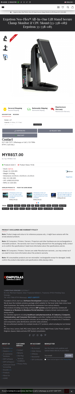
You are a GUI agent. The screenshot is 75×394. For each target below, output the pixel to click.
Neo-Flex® (63, 205)
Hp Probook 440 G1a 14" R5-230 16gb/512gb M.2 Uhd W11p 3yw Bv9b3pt (64, 194)
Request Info (56, 131)
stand (37, 205)
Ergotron (55, 205)
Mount (40, 208)
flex (29, 205)
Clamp (28, 208)
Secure (22, 208)
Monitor (34, 208)
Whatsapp (20, 135)
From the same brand (24, 187)
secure (43, 205)
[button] (36, 202)
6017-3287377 (33, 297)
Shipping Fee (20, 131)
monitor (10, 205)
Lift (11, 208)
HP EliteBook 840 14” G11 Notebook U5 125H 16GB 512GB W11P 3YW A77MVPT (40, 195)
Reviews (16, 114)
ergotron (17, 205)
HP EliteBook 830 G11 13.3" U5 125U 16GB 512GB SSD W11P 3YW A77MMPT (16, 195)
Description (6, 114)
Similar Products (8, 187)
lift (32, 205)
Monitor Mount (58, 208)
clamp (48, 205)
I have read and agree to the (59, 359)
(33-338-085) (48, 208)
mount (23, 205)
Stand (16, 208)
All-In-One (6, 208)
